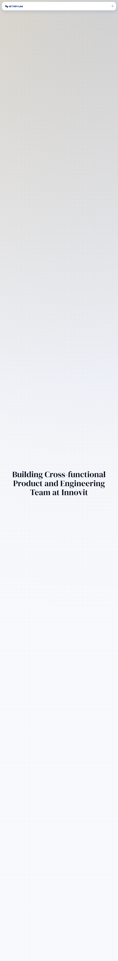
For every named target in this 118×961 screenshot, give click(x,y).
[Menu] (113, 6)
